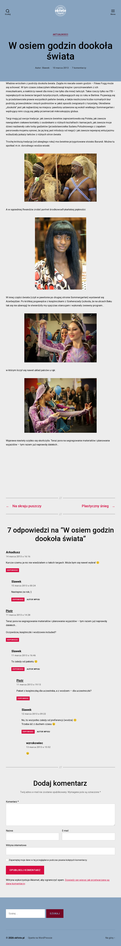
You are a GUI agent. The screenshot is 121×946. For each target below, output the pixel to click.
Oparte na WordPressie (40, 937)
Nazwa (9, 830)
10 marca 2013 (61, 68)
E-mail (65, 830)
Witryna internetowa (16, 845)
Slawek (45, 68)
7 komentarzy (79, 68)
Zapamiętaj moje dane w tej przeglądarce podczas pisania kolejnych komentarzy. (48, 860)
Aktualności (60, 34)
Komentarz (12, 801)
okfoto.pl (19, 937)
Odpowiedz (12, 570)
